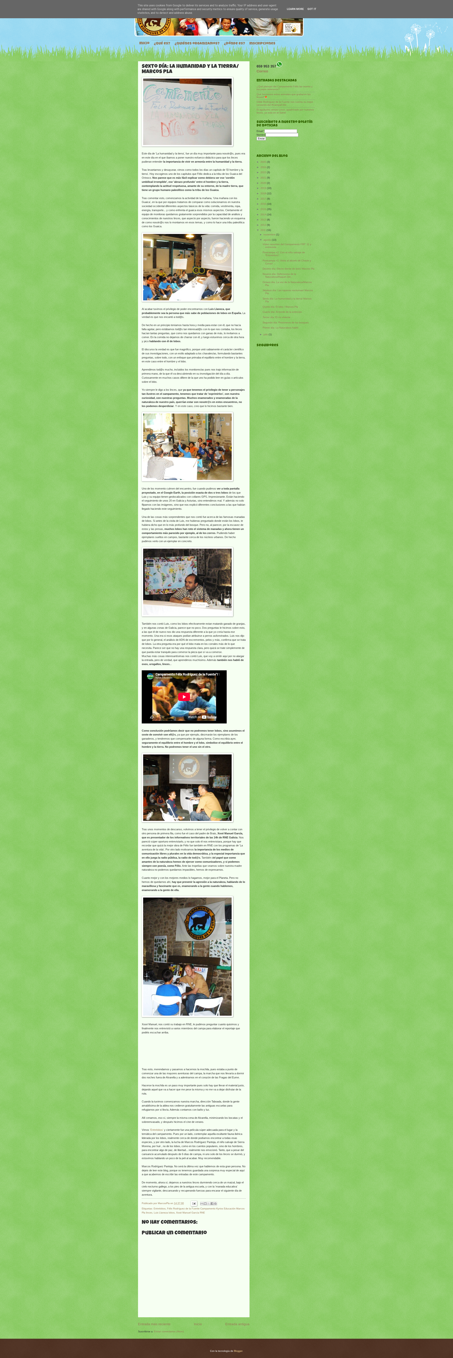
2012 (263, 225)
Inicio (144, 43)
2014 (263, 214)
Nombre (261, 135)
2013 (263, 219)
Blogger (238, 1351)
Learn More (295, 9)
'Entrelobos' (156, 1129)
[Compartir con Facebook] (212, 1203)
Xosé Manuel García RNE (190, 1212)
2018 (263, 193)
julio (266, 334)
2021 (263, 177)
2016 (263, 204)
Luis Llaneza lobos (164, 1212)
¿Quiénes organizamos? (197, 44)
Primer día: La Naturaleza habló (280, 327)
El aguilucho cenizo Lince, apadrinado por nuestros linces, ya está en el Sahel (285, 111)
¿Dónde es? (234, 44)
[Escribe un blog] (205, 1203)
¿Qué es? (162, 44)
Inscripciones (262, 44)
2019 (263, 188)
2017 (263, 198)
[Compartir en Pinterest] (215, 1203)
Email (260, 131)
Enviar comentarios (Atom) (169, 1331)
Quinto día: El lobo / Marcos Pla (280, 306)
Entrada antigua (237, 1324)
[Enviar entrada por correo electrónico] (194, 1203)
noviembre (269, 234)
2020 (263, 183)
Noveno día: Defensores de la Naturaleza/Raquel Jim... (279, 275)
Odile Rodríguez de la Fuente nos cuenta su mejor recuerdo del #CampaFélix (285, 103)
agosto (267, 240)
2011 (263, 230)
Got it (311, 9)
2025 (263, 162)
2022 (263, 172)
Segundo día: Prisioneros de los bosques (286, 322)
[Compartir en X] (208, 1203)
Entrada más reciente (154, 1324)
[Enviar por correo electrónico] (202, 1203)
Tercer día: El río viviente (276, 317)
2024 (263, 167)
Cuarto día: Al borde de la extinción (282, 312)
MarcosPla (164, 1203)
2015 (263, 209)
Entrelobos (160, 1208)
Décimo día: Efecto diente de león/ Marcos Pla (288, 268)
